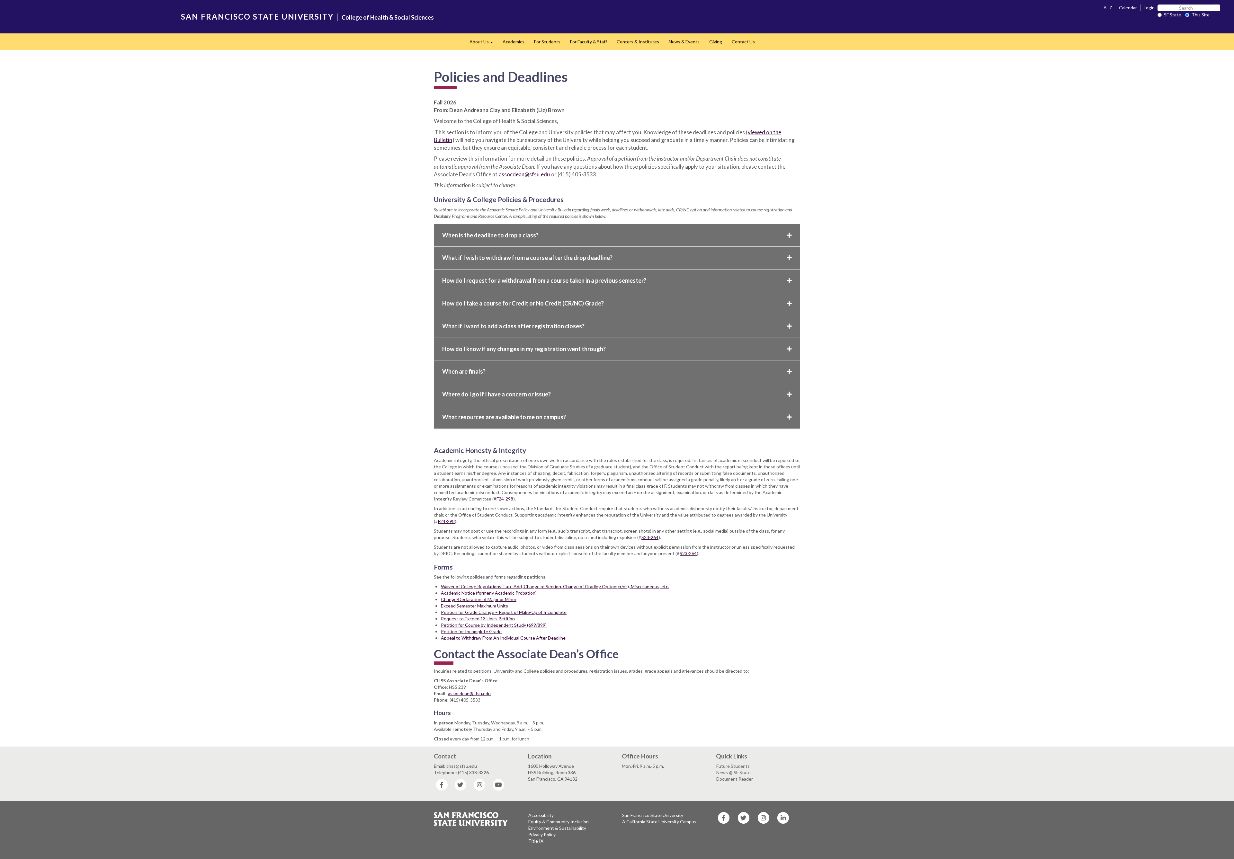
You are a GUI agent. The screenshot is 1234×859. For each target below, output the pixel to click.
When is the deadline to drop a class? (490, 235)
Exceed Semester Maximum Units (474, 605)
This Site (1201, 14)
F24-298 (504, 498)
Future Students (733, 766)
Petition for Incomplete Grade (471, 631)
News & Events (684, 41)
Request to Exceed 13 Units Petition (478, 618)
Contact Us (743, 41)
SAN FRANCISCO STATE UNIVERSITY (257, 16)
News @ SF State (733, 772)
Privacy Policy (542, 834)
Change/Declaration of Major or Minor (478, 599)
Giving (715, 41)
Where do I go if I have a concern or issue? (496, 394)
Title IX (535, 841)
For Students (547, 41)
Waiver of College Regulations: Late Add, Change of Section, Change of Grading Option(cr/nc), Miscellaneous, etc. (555, 586)
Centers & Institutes (638, 41)
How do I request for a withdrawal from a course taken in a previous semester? (544, 280)
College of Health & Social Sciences (388, 17)
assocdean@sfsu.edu (524, 174)
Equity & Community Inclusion (558, 821)
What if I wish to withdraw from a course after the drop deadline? (527, 257)
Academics (513, 41)
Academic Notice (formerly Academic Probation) (489, 593)
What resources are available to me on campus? (504, 417)
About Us (483, 43)
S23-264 (649, 537)
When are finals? (464, 371)
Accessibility (541, 815)
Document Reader (734, 779)
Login (1149, 7)
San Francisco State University (652, 815)
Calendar (1128, 7)
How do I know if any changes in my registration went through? (524, 348)
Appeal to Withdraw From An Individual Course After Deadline (503, 638)
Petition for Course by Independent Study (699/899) (494, 625)
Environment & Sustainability (557, 828)
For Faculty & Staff (588, 41)
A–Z (1108, 7)
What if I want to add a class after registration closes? (513, 326)
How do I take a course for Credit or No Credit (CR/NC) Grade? (523, 303)
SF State (1172, 14)
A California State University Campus (659, 821)
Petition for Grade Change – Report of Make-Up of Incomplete (504, 612)
